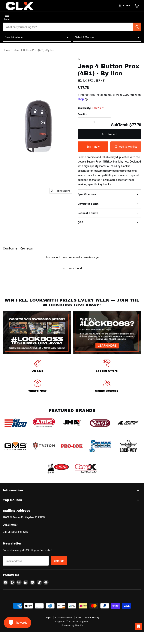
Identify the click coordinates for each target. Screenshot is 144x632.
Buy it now (93, 146)
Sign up (59, 560)
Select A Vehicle (13, 37)
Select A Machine (84, 37)
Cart (78, 617)
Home (6, 50)
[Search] (137, 27)
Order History (92, 617)
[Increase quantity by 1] (106, 122)
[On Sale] (37, 367)
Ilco (80, 59)
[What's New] (37, 387)
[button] (124, 5)
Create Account (63, 617)
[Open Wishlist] (138, 626)
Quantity (82, 114)
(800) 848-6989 (19, 531)
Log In (48, 617)
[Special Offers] (106, 367)
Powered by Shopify (72, 625)
